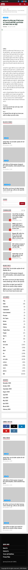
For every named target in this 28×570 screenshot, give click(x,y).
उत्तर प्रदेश (6, 184)
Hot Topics (5, 318)
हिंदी (7, 17)
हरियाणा (4, 17)
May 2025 (5, 400)
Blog (4, 301)
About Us (5, 548)
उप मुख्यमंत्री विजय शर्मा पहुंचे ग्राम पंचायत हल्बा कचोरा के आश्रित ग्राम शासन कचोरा (13, 113)
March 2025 (6, 406)
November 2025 (7, 383)
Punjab (4, 333)
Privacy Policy (6, 557)
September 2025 (7, 389)
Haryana (5, 315)
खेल (5, 138)
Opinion (5, 324)
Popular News (6, 330)
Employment (6, 309)
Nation (4, 321)
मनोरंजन (5, 362)
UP (3, 339)
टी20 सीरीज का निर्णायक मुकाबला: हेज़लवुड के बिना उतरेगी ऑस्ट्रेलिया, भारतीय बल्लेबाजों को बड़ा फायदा (14, 154)
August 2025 (6, 392)
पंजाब (4, 356)
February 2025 (6, 409)
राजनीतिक (5, 365)
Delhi (4, 304)
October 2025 (6, 386)
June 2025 (5, 398)
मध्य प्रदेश (5, 359)
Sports (4, 336)
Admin (5, 26)
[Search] (24, 4)
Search (5, 199)
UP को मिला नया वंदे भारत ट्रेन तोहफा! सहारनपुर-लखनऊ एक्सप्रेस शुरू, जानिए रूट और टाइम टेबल (14, 178)
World (4, 342)
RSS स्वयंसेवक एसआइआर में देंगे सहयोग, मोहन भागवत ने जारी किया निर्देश (7, 246)
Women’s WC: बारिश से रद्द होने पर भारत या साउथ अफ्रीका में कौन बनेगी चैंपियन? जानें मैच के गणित (7, 237)
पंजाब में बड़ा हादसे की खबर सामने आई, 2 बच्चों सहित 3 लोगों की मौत (13, 107)
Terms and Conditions (8, 554)
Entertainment (6, 312)
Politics (5, 327)
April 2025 (5, 403)
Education (5, 307)
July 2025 (5, 395)
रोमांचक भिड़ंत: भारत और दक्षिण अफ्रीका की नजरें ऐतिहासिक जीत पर (14, 132)
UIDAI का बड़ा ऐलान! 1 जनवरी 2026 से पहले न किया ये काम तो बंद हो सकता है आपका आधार (7, 227)
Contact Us (6, 551)
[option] (14, 218)
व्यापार (4, 368)
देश (3, 353)
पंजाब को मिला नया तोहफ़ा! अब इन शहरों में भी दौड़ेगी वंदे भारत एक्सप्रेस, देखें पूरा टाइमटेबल (7, 217)
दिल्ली (4, 350)
